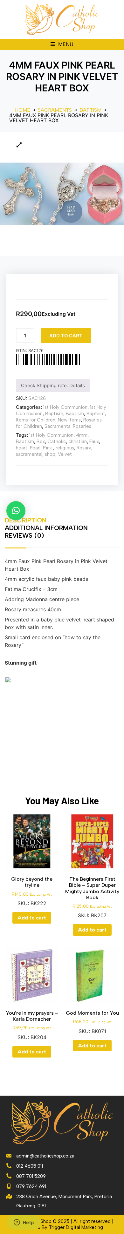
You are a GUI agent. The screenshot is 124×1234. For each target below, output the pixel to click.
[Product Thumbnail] (19, 144)
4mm (81, 435)
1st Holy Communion (65, 407)
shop (50, 454)
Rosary (84, 448)
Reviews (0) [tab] (24, 535)
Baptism (90, 110)
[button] (62, 44)
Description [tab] (25, 520)
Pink (48, 448)
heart (21, 448)
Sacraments (55, 110)
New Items (69, 420)
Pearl (35, 448)
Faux (94, 441)
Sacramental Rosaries (68, 426)
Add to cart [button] (31, 918)
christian (77, 441)
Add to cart (65, 336)
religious (65, 448)
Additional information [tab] (46, 527)
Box (41, 441)
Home (22, 110)
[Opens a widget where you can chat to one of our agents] (23, 1223)
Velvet (65, 454)
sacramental (29, 454)
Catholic (56, 441)
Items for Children (35, 420)
